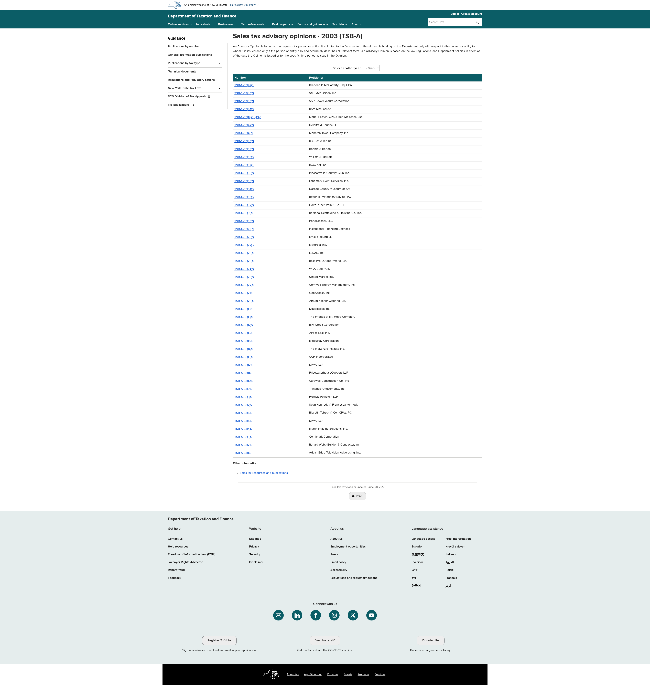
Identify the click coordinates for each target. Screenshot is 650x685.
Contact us (175, 538)
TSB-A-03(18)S (243, 317)
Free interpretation (458, 538)
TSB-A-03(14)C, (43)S (247, 117)
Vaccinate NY (325, 640)
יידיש (415, 570)
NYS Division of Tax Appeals (187, 96)
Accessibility (338, 570)
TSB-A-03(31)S (243, 213)
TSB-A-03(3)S (243, 437)
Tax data (338, 24)
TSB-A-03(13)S (243, 357)
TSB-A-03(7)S (243, 405)
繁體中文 (418, 554)
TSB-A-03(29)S (244, 229)
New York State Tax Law (184, 88)
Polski (449, 570)
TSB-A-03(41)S (243, 133)
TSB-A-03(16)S (243, 333)
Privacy (254, 546)
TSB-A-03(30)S (244, 221)
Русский (417, 562)
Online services (178, 24)
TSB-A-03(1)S (242, 453)
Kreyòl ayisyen (455, 546)
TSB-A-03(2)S (243, 445)
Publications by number (184, 46)
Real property (281, 24)
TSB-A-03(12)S (243, 365)
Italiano (451, 554)
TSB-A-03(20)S (244, 301)
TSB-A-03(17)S (243, 325)
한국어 (416, 585)
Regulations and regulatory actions (191, 79)
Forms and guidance (311, 24)
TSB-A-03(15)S (243, 341)
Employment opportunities (348, 546)
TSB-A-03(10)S (243, 381)
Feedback (174, 577)
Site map (255, 538)
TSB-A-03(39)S (244, 149)
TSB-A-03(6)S (243, 413)
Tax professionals (253, 24)
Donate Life (430, 640)
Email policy (338, 562)
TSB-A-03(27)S (244, 245)
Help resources (178, 546)
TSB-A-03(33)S (244, 197)
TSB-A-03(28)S (244, 237)
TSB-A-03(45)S (244, 101)
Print (359, 496)
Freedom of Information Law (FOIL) (191, 554)
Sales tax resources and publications (264, 473)
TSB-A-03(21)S (243, 293)
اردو (448, 585)
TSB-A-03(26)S (244, 253)
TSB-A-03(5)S (243, 421)
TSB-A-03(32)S (244, 205)
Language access (423, 538)
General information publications (190, 54)
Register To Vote (219, 640)
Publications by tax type (184, 63)
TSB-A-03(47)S (244, 85)
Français (451, 577)
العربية (450, 562)
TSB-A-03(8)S (243, 397)
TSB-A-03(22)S (244, 285)
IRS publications (179, 104)
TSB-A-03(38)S (244, 157)
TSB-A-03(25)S (244, 261)
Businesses (226, 24)
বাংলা (414, 577)
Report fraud (176, 570)
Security (254, 554)
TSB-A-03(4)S (243, 428)
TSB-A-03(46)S (244, 93)
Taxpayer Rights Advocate (185, 562)
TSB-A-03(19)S (243, 309)
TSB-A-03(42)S (244, 125)
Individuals (203, 24)
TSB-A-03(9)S (243, 389)
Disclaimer (256, 562)
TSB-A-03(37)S (244, 165)
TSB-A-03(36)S (244, 173)
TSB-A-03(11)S (243, 373)
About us (336, 538)
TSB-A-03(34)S (244, 189)
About (355, 24)
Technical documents (182, 71)
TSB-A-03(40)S (244, 141)
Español (417, 546)
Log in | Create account (466, 13)
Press (334, 554)
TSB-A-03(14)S (243, 349)
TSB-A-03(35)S (244, 181)
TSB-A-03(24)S (244, 269)
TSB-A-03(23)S (244, 277)
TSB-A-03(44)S (244, 109)
